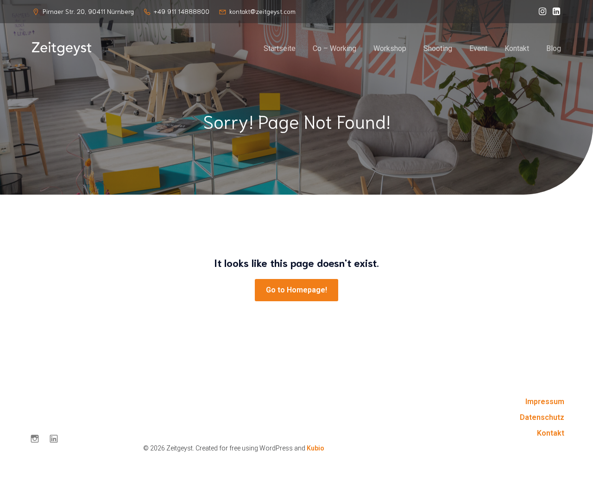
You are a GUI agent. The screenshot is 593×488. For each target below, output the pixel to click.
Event (478, 48)
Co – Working (334, 48)
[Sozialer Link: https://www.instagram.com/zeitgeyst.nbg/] (540, 12)
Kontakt (517, 48)
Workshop (389, 48)
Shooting (437, 48)
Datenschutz (542, 417)
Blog (553, 48)
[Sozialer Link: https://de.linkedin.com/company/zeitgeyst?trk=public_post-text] (554, 12)
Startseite (280, 48)
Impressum (544, 401)
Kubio (315, 448)
